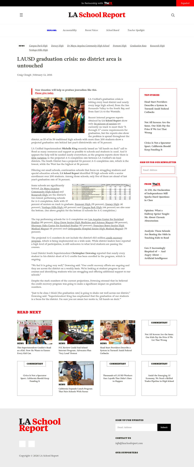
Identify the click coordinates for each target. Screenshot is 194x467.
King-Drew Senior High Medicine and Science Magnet (84, 222)
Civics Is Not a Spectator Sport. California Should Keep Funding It (157, 146)
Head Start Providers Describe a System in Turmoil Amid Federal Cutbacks (156, 107)
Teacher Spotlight (136, 30)
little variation (39, 158)
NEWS (22, 46)
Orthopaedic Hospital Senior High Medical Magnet (95, 228)
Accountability (70, 30)
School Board (112, 30)
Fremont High (120, 45)
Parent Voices (91, 30)
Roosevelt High (157, 45)
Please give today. (44, 93)
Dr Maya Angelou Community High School (88, 45)
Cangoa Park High (38, 45)
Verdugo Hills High (38, 50)
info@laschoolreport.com (129, 443)
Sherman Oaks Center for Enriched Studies (54, 225)
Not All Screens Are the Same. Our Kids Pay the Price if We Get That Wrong (157, 127)
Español (185, 3)
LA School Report (97, 13)
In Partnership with (93, 3)
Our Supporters (126, 452)
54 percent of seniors (105, 123)
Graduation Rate (138, 45)
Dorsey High (57, 45)
